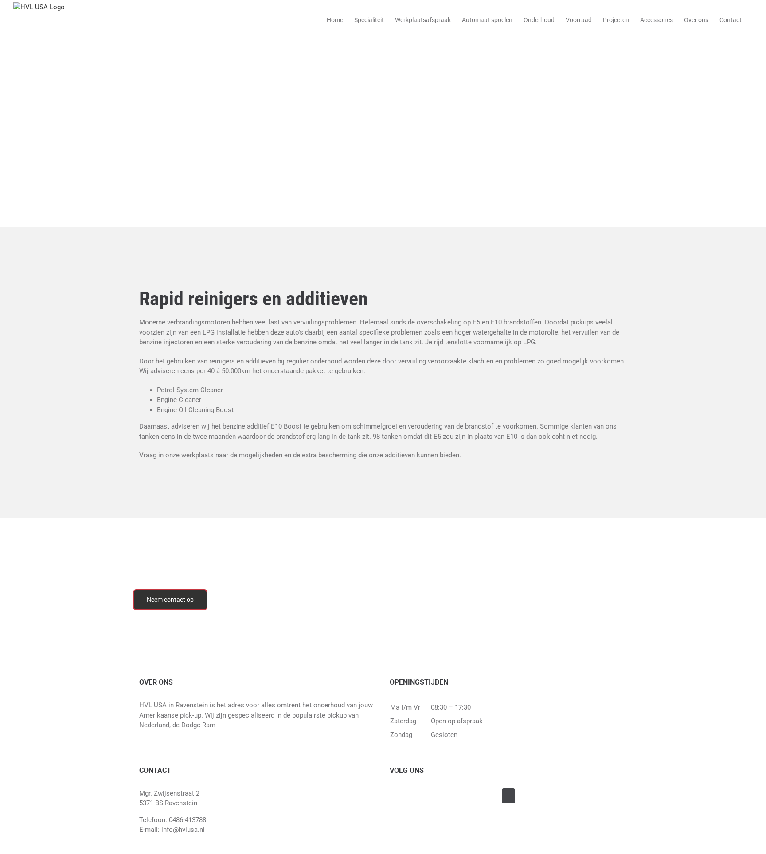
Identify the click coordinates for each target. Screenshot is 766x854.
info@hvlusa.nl (183, 830)
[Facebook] (508, 795)
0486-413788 (187, 820)
